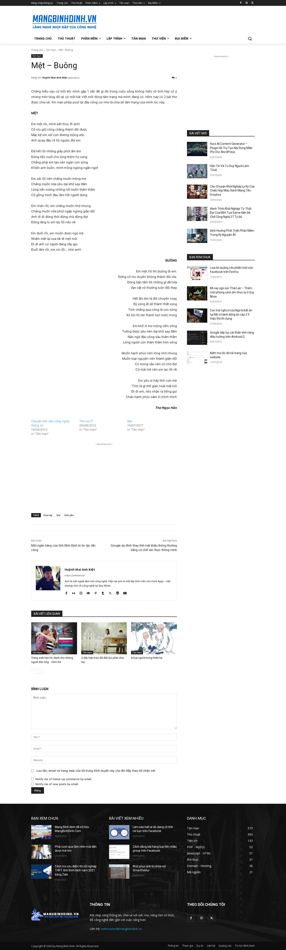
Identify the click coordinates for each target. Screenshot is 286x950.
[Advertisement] (174, 21)
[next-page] (40, 671)
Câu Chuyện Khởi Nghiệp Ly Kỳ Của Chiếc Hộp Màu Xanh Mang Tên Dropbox (232, 190)
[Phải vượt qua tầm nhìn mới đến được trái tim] (41, 852)
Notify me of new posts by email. (57, 784)
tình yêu (69, 515)
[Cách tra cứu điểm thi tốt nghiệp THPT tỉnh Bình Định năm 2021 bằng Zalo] (41, 871)
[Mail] (88, 592)
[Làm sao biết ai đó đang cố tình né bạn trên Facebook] (119, 832)
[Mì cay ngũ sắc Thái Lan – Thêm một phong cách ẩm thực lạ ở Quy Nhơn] (197, 293)
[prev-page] (33, 671)
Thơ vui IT (86, 421)
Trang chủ (37, 50)
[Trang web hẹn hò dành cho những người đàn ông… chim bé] (54, 638)
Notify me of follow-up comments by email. (63, 779)
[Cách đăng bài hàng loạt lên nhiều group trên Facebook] (119, 852)
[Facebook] (240, 3)
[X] (252, 3)
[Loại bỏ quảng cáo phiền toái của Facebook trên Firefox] (197, 273)
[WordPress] (117, 592)
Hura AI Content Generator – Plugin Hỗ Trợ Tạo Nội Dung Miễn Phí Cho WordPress (231, 148)
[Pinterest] (95, 592)
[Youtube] (124, 592)
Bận (130, 421)
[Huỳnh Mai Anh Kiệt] (48, 581)
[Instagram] (246, 3)
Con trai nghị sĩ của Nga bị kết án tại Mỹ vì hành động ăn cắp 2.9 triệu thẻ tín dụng (231, 314)
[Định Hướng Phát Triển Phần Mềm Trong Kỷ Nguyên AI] (197, 236)
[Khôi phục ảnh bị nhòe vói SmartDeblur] (119, 871)
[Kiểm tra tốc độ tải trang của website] (197, 358)
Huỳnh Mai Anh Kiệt (54, 77)
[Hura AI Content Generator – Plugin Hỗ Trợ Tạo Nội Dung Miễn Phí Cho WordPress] (197, 149)
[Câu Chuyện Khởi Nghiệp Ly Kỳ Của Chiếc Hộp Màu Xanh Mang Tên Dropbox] (197, 192)
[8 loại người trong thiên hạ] (154, 638)
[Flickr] (73, 592)
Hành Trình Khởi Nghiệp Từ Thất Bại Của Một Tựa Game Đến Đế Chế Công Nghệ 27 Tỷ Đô (230, 212)
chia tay (47, 515)
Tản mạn (51, 50)
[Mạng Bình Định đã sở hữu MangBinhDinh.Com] (41, 832)
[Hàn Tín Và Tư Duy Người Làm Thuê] (197, 171)
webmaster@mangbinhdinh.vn (121, 929)
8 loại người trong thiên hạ (146, 657)
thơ (58, 515)
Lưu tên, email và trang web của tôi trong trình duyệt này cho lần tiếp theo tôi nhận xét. (96, 770)
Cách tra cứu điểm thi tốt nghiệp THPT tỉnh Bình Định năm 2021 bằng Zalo (76, 870)
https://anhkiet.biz (75, 575)
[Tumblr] (102, 592)
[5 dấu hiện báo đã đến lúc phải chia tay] (104, 638)
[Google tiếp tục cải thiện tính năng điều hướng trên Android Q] (197, 338)
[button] (250, 38)
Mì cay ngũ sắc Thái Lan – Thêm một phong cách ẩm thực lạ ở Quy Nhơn (232, 292)
